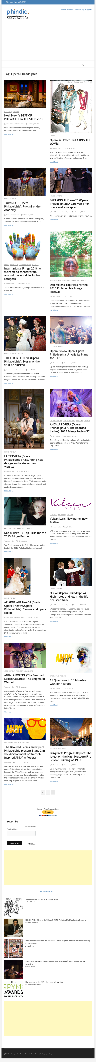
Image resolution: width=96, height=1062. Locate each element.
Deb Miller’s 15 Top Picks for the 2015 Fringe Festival (25, 534)
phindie (7, 1054)
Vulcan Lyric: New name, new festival (69, 520)
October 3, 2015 (23, 471)
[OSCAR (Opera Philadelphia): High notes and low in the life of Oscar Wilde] (71, 572)
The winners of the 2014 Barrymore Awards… (44, 982)
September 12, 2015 (70, 436)
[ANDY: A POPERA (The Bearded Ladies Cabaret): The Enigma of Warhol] (25, 655)
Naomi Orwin (56, 527)
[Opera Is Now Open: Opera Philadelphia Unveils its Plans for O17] (71, 330)
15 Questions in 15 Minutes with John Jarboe (68, 681)
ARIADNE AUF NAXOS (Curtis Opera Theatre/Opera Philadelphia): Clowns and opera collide (25, 607)
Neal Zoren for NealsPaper (15, 124)
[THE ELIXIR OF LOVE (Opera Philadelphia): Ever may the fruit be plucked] (25, 333)
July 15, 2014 (23, 762)
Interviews (54, 676)
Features (8, 111)
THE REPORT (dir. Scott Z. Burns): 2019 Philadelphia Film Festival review (55, 920)
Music (52, 136)
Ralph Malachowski (12, 215)
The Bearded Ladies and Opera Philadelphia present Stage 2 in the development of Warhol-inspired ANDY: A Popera (24, 752)
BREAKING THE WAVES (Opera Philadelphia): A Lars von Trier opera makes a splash (69, 203)
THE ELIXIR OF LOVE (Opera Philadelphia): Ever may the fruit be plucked (22, 361)
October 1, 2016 (78, 212)
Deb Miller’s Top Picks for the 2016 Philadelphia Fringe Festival (69, 288)
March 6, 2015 (32, 617)
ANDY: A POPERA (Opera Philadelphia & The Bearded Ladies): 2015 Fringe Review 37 (70, 427)
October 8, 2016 (70, 148)
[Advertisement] (48, 42)
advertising (79, 9)
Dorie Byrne (31, 967)
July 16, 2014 (68, 688)
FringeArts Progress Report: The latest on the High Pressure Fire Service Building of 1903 (70, 756)
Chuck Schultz (56, 148)
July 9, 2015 (68, 527)
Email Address (13, 829)
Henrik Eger (10, 284)
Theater (16, 111)
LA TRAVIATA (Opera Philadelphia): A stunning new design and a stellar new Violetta (23, 461)
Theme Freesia (25, 1054)
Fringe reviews (69, 420)
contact (70, 9)
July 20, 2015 (22, 541)
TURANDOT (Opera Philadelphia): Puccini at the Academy (22, 206)
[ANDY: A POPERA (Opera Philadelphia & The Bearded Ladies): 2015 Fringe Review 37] (71, 403)
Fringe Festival (25, 264)
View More (8, 134)
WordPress (35, 1054)
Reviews (13, 199)
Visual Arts (28, 671)
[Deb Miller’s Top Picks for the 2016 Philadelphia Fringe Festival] (71, 254)
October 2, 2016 (28, 215)
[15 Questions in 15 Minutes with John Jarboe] (71, 658)
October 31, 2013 (69, 765)
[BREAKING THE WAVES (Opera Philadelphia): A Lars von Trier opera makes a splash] (71, 180)
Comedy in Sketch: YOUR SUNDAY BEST (41, 899)
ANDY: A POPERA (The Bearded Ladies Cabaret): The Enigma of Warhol (24, 678)
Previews (75, 280)
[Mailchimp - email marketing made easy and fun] (32, 846)
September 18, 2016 (24, 284)
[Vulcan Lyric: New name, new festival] (71, 504)
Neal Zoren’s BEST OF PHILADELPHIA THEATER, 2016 (24, 117)
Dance (6, 264)
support (88, 9)
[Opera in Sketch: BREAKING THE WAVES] (71, 106)
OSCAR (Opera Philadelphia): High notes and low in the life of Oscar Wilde (69, 596)
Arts (6, 671)
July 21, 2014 (22, 687)
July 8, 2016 (67, 296)
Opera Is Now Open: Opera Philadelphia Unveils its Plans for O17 (69, 354)
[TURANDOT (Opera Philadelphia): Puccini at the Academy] (25, 182)
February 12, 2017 (33, 124)
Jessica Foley (10, 762)
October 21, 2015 (69, 363)
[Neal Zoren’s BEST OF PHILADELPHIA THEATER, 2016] (25, 94)
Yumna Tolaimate (32, 922)
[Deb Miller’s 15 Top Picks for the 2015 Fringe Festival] (25, 511)
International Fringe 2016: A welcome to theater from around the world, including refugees (22, 273)
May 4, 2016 (31, 370)
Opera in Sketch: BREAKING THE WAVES (70, 141)
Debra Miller (55, 296)
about (63, 9)
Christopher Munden (34, 984)
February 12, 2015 (79, 605)
